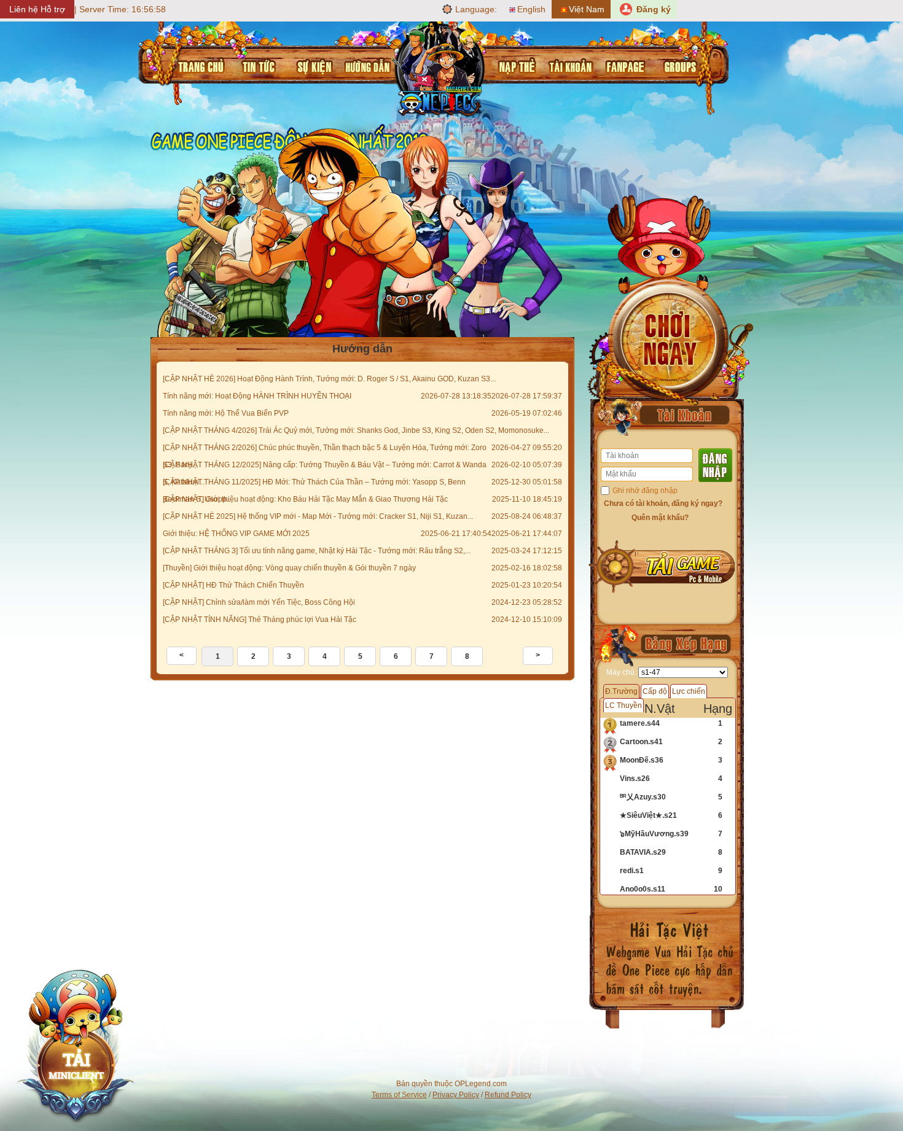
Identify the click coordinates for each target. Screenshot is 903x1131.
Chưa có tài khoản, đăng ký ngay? (663, 503)
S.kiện (311, 65)
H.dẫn (364, 65)
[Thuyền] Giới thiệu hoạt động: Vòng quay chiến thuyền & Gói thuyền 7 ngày (289, 568)
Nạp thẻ (514, 65)
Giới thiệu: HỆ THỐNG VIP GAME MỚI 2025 (236, 533)
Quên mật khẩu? (660, 517)
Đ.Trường (621, 691)
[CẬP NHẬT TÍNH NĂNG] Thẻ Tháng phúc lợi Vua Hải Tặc (259, 619)
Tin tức (256, 65)
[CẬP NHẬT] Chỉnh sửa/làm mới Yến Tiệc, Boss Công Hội (259, 602)
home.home (199, 65)
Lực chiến (688, 691)
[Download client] (75, 1048)
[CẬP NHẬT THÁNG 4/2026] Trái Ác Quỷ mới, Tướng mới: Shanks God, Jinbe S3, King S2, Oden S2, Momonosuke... (356, 430)
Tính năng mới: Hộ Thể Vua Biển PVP (226, 413)
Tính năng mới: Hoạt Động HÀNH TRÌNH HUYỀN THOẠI (257, 396)
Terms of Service (399, 1094)
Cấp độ (655, 691)
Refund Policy (508, 1094)
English (531, 9)
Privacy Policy (455, 1094)
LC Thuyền (623, 705)
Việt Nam (586, 9)
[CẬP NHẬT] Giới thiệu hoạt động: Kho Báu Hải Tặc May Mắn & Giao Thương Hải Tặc (305, 499)
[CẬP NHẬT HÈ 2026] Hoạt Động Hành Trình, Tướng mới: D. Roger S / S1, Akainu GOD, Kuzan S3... (329, 379)
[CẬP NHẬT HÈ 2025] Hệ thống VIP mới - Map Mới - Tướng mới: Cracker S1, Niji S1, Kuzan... (318, 516)
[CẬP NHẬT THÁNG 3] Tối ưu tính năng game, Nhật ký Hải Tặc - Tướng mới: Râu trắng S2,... (317, 550)
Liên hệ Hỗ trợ (37, 9)
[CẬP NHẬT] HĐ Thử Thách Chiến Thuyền (233, 585)
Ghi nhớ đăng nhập (645, 490)
